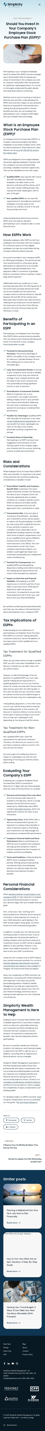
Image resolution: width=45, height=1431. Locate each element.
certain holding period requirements (21, 421)
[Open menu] (39, 4)
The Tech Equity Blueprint (26, 1102)
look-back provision (23, 809)
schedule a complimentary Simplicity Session (21, 1082)
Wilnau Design (28, 1418)
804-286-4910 (28, 1378)
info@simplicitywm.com (12, 1378)
